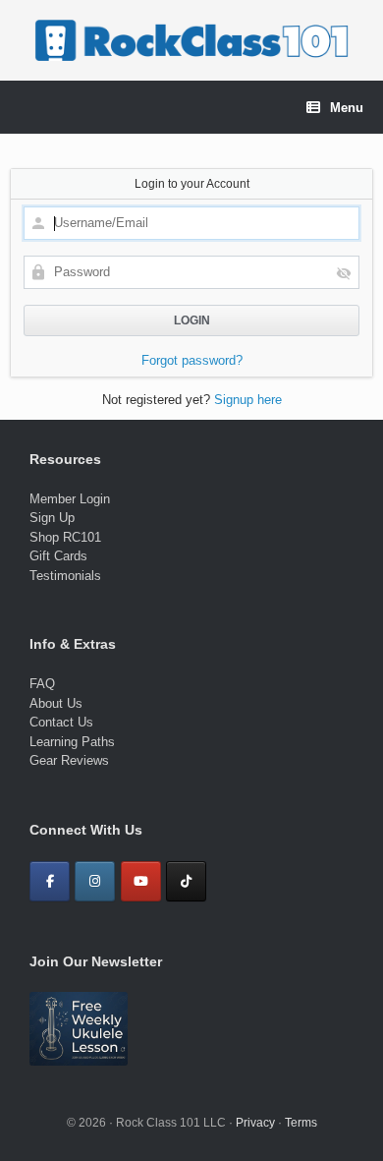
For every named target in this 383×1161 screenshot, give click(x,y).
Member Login (69, 499)
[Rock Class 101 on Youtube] (141, 881)
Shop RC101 (65, 537)
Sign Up (52, 517)
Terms (301, 1123)
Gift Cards (58, 556)
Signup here (248, 399)
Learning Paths (72, 741)
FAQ (42, 683)
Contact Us (61, 722)
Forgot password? (192, 360)
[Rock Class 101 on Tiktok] (186, 881)
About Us (55, 703)
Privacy (255, 1123)
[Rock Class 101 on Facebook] (49, 881)
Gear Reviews (69, 760)
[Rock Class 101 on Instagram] (95, 881)
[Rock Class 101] (191, 40)
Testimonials (65, 575)
